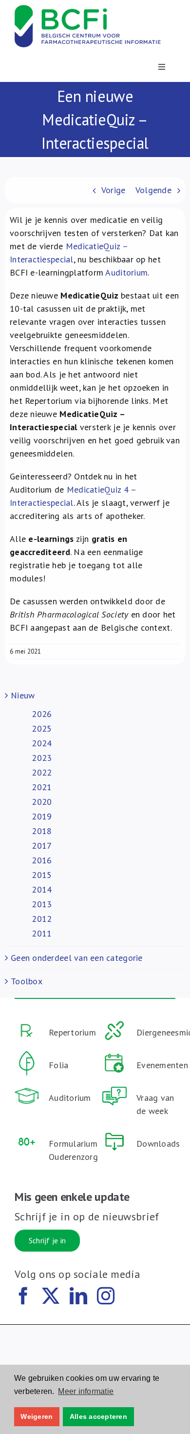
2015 (42, 874)
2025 (42, 728)
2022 (42, 772)
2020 (42, 801)
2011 (42, 933)
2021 (42, 787)
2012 (42, 918)
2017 (42, 845)
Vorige (113, 190)
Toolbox (26, 981)
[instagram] (105, 1296)
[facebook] (23, 1296)
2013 (42, 904)
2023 (42, 757)
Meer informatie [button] (86, 1391)
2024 (42, 743)
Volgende (153, 190)
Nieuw (23, 695)
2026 (42, 713)
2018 (42, 830)
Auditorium (126, 272)
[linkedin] (78, 1296)
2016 (42, 860)
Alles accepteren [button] (98, 1416)
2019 (42, 816)
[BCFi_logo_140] (88, 9)
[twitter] (50, 1296)
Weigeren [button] (36, 1416)
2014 (42, 889)
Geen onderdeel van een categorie (77, 957)
